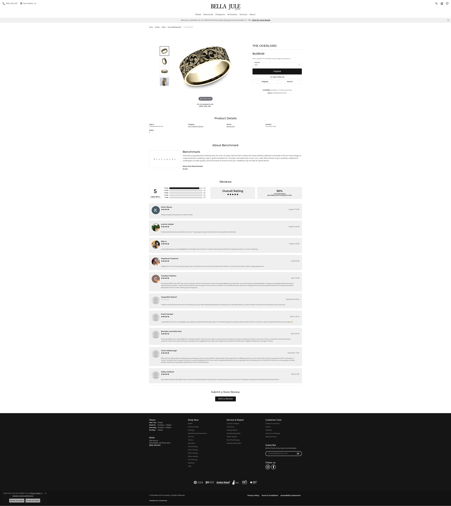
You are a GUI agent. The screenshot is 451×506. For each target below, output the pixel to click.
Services (243, 15)
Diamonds (208, 15)
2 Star (166, 195)
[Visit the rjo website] (244, 482)
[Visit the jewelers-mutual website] (223, 482)
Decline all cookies (17, 500)
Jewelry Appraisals (233, 433)
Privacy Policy (253, 496)
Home (151, 27)
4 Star (166, 190)
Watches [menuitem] (191, 463)
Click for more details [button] (261, 20)
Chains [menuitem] (190, 440)
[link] (9, 3)
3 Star (166, 193)
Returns (290, 81)
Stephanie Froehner (169, 259)
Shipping (265, 81)
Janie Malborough (169, 351)
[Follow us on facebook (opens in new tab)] (273, 467)
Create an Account (272, 423)
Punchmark (163, 500)
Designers (220, 15)
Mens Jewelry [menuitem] (193, 450)
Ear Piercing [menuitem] (192, 460)
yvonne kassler (167, 224)
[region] (205, 66)
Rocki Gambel (167, 314)
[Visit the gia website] (198, 482)
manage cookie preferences (22, 496)
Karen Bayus (166, 207)
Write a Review (225, 399)
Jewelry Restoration (234, 443)
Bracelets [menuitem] (191, 443)
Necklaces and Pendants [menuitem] (197, 433)
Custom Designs (233, 423)
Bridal (198, 15)
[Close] (448, 20)
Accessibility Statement (290, 496)
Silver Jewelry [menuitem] (193, 453)
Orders (268, 427)
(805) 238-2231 (205, 106)
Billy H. (164, 242)
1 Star (166, 197)
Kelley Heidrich (167, 372)
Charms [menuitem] (191, 437)
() (204, 188)
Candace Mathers (168, 276)
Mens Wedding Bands (174, 27)
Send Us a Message (272, 433)
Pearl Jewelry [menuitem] (193, 446)
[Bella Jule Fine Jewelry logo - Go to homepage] (226, 7)
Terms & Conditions (270, 496)
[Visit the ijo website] (209, 482)
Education (231, 427)
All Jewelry (232, 15)
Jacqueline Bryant (169, 297)
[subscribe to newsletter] (298, 453)
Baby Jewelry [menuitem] (193, 456)
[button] (436, 3)
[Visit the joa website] (235, 482)
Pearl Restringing (233, 440)
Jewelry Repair (232, 430)
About (252, 15)
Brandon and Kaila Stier (171, 331)
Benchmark (231, 126)
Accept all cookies (32, 500)
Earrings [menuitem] (191, 430)
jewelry (157, 27)
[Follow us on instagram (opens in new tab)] (267, 467)
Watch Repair (232, 437)
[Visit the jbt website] (253, 482)
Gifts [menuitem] (189, 466)
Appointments (270, 437)
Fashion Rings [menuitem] (193, 427)
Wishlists (268, 430)
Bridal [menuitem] (190, 423)
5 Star (166, 188)
